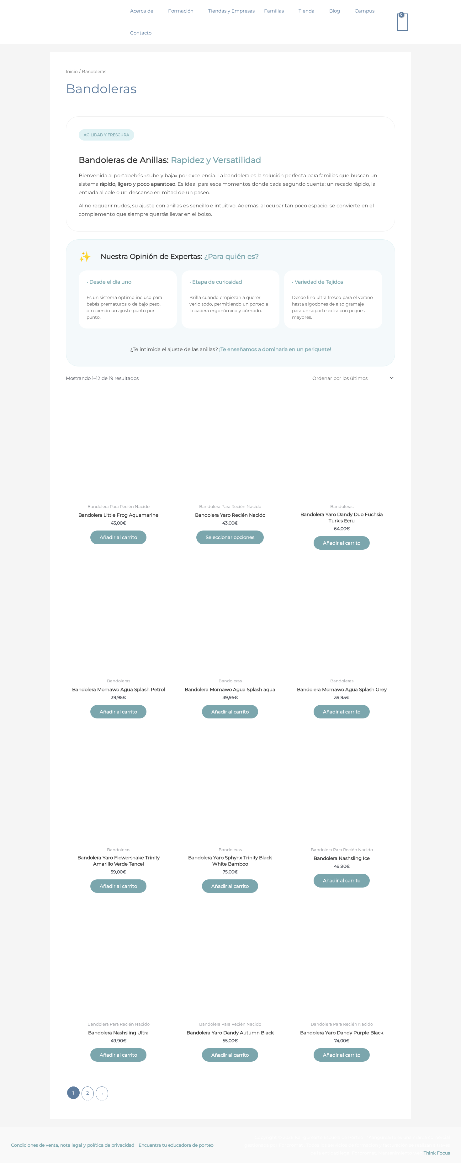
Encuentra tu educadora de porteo (176, 1145)
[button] (156, 11)
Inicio (72, 71)
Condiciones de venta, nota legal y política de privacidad (72, 1145)
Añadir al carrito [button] (118, 537)
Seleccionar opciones (230, 537)
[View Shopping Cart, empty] (402, 22)
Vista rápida (118, 495)
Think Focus (437, 1153)
